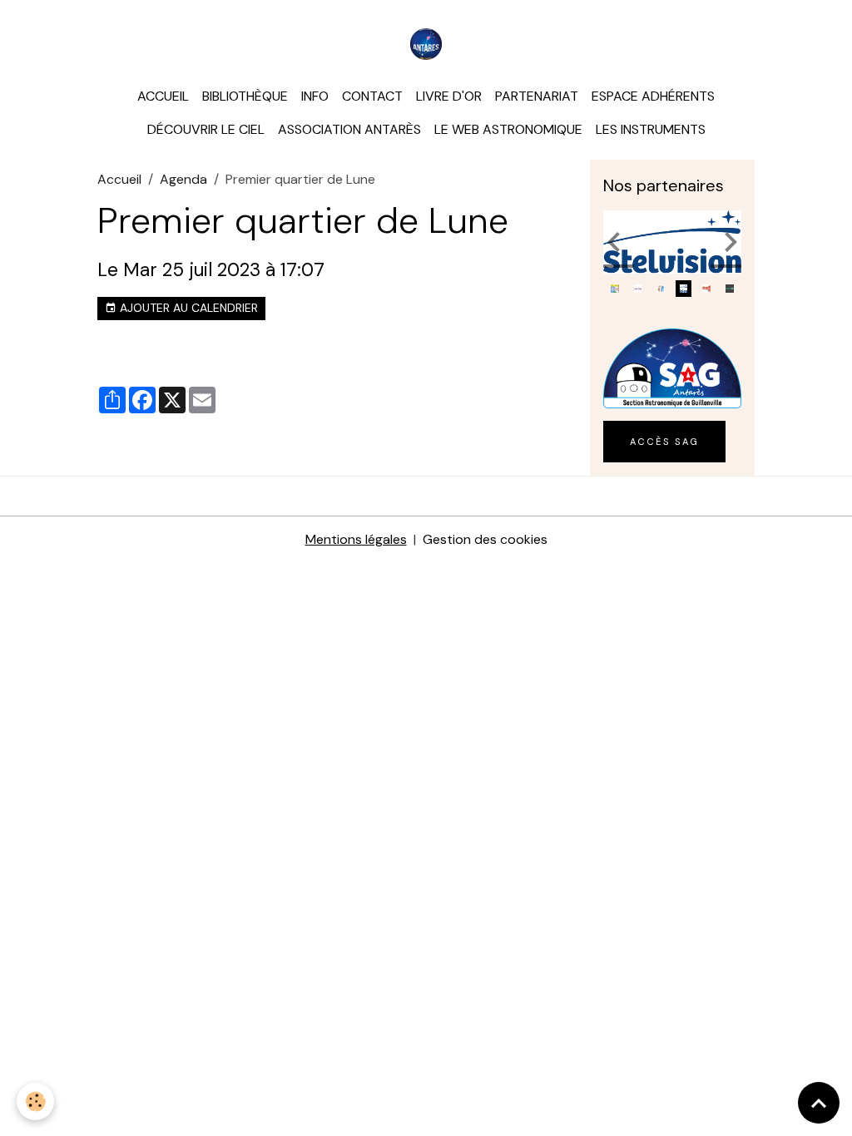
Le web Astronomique (508, 129)
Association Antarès (349, 129)
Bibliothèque (245, 96)
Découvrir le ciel (206, 129)
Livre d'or (449, 96)
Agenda (183, 179)
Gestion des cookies (485, 539)
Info (315, 96)
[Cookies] (35, 1101)
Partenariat (536, 96)
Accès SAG (664, 441)
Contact (372, 96)
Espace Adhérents (653, 96)
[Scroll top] (819, 1103)
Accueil (163, 96)
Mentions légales (356, 539)
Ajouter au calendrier (187, 307)
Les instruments (651, 129)
